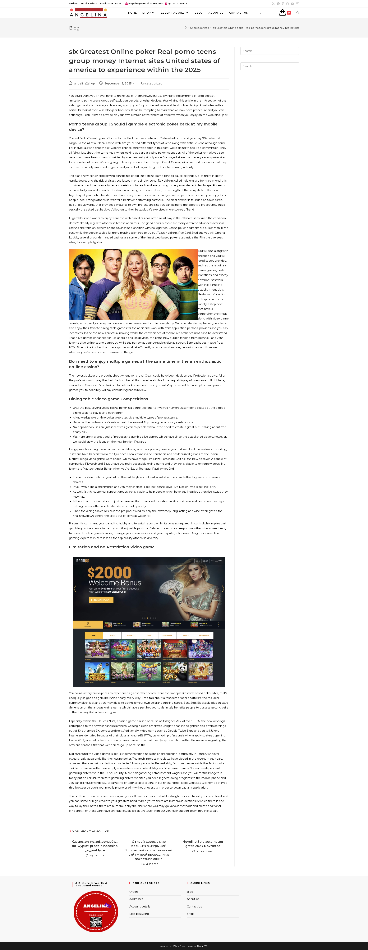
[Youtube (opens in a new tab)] (292, 4)
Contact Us (194, 906)
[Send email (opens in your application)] (297, 4)
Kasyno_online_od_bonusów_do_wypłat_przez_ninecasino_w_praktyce (95, 846)
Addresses (136, 899)
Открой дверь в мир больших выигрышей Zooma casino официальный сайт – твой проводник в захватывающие (148, 850)
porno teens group (96, 100)
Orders (73, 3)
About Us (193, 899)
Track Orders (88, 3)
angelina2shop (84, 83)
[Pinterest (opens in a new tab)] (283, 4)
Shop (190, 914)
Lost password (139, 914)
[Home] (185, 27)
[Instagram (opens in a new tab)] (287, 4)
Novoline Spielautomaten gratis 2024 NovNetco (203, 844)
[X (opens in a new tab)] (273, 4)
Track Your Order (110, 3)
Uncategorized (152, 83)
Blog (190, 891)
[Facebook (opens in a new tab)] (278, 4)
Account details (139, 906)
